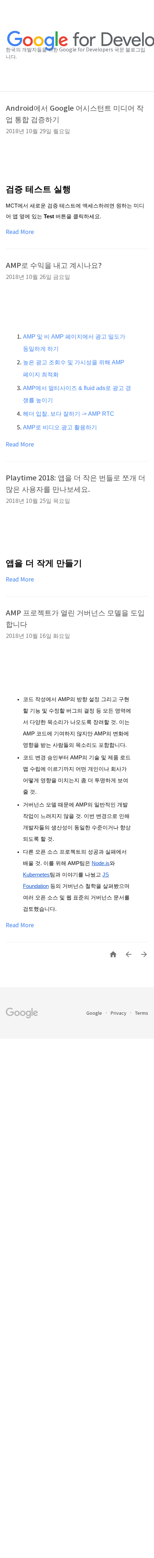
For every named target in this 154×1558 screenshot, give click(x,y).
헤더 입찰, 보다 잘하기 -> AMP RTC (68, 414)
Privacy (119, 1012)
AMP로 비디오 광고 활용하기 (60, 427)
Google (94, 1012)
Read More (20, 231)
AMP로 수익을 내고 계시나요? (54, 265)
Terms (141, 1012)
